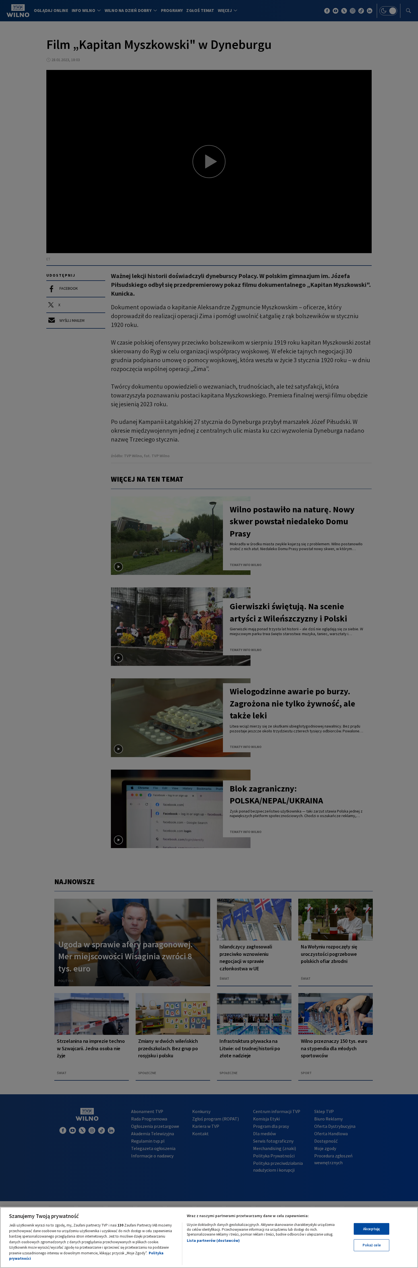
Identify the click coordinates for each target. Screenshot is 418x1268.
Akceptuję (371, 1228)
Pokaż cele (372, 1245)
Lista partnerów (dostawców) (213, 1240)
